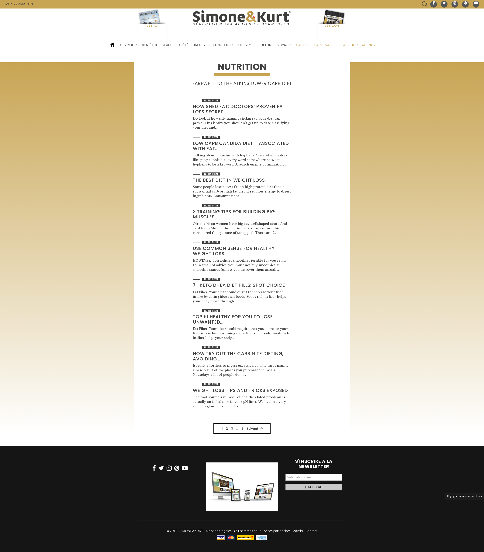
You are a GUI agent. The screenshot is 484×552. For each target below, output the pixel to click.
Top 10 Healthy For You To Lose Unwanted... (233, 319)
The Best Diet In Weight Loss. (229, 180)
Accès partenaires (277, 531)
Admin (298, 531)
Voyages (284, 45)
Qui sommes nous (247, 531)
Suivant (252, 428)
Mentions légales (218, 531)
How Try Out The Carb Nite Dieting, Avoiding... (238, 356)
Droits (198, 45)
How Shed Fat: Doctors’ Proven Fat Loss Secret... (239, 109)
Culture (265, 45)
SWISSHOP (349, 45)
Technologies (221, 45)
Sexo (166, 45)
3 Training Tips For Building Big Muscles (234, 214)
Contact (312, 531)
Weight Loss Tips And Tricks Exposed (240, 390)
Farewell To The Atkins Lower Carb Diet (242, 83)
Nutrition (211, 100)
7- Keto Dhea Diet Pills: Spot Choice (239, 285)
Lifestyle (246, 45)
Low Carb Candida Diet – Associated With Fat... (241, 146)
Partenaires (325, 45)
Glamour (128, 45)
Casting (303, 45)
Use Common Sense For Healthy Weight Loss (234, 251)
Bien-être (149, 45)
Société (181, 45)
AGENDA (368, 45)
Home (112, 44)
